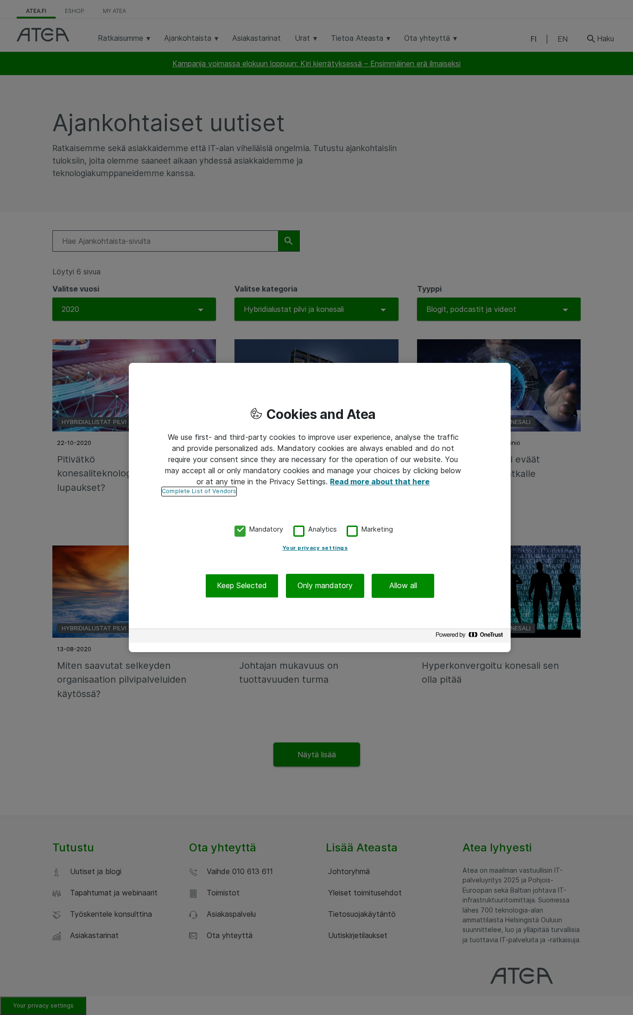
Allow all (403, 585)
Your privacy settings (315, 548)
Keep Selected (242, 585)
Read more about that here (380, 481)
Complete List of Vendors (199, 491)
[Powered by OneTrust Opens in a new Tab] (471, 637)
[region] (320, 507)
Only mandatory (325, 585)
